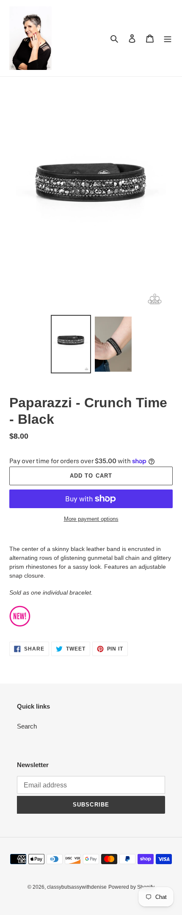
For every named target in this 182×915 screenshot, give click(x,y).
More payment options (91, 519)
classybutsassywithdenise (77, 887)
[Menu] (167, 38)
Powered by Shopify (131, 887)
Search (27, 726)
